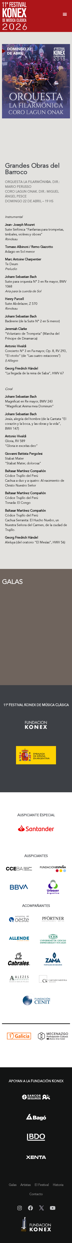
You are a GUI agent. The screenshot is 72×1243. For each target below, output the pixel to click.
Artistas (25, 1185)
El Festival (42, 1185)
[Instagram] (20, 1208)
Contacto (36, 1194)
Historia (58, 1185)
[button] (64, 14)
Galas (12, 1185)
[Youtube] (53, 1208)
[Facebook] (31, 1208)
